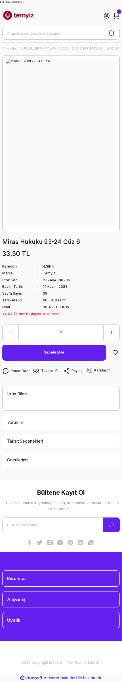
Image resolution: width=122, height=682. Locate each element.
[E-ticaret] (60, 678)
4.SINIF (48, 266)
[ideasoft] (31, 678)
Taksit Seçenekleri (25, 441)
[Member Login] (106, 15)
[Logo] (18, 16)
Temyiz (49, 273)
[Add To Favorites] (115, 352)
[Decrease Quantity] (10, 332)
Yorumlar (15, 422)
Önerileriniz (17, 460)
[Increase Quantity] (111, 332)
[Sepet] (116, 15)
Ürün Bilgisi (17, 394)
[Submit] (111, 524)
